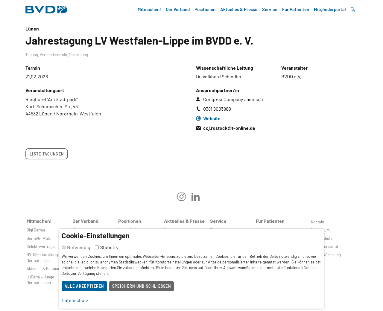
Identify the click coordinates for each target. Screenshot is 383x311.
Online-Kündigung (326, 254)
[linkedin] (199, 199)
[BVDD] (46, 8)
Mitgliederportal (330, 9)
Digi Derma (36, 230)
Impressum (320, 230)
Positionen (204, 9)
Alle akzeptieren (84, 286)
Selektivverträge (41, 246)
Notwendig (78, 247)
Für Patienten (295, 9)
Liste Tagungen (47, 153)
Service (269, 9)
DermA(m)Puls (39, 238)
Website (212, 118)
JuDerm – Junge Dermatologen (40, 280)
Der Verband (178, 9)
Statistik (109, 247)
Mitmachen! (149, 9)
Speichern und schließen (141, 286)
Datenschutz (321, 238)
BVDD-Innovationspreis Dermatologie (46, 257)
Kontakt (317, 221)
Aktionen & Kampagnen (46, 268)
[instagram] (184, 199)
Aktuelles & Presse (238, 9)
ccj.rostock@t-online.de (229, 128)
